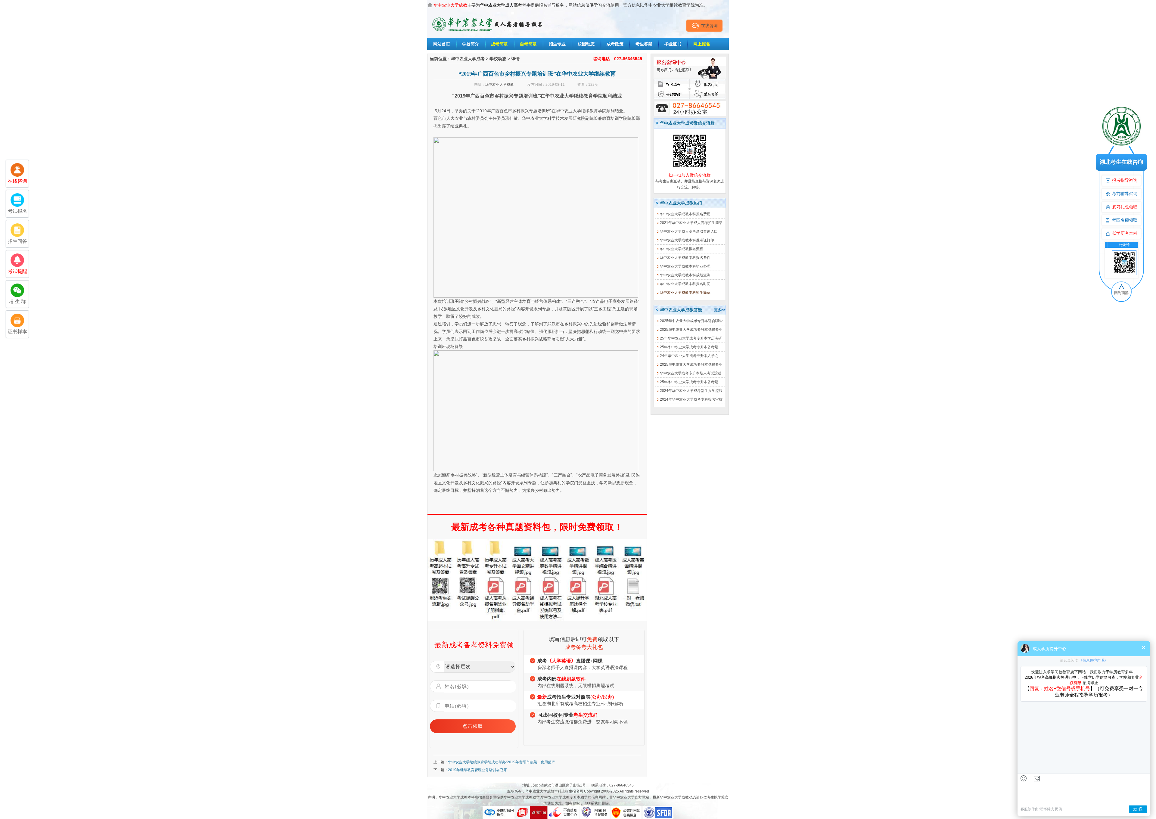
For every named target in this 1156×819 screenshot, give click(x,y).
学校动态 (497, 58)
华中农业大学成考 (468, 58)
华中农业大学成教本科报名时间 (685, 284)
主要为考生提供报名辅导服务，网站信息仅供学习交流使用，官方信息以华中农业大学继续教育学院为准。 (570, 5)
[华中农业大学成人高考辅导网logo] (487, 18)
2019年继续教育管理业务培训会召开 (477, 770)
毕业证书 (672, 44)
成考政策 (615, 44)
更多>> (720, 310)
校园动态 (586, 44)
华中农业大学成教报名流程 (681, 249)
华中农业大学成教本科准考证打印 (687, 240)
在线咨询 (709, 25)
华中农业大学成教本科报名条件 (685, 258)
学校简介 (470, 44)
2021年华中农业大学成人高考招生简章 (691, 223)
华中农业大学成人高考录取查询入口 (689, 231)
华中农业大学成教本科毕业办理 (685, 266)
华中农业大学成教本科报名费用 (685, 214)
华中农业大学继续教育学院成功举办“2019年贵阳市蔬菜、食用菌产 (501, 762)
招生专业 (557, 44)
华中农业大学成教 (499, 84)
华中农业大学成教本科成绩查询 (685, 275)
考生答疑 (643, 44)
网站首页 (441, 44)
